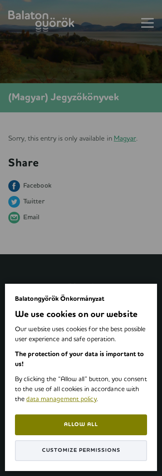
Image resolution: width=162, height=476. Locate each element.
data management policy (61, 399)
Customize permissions (81, 450)
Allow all (81, 424)
